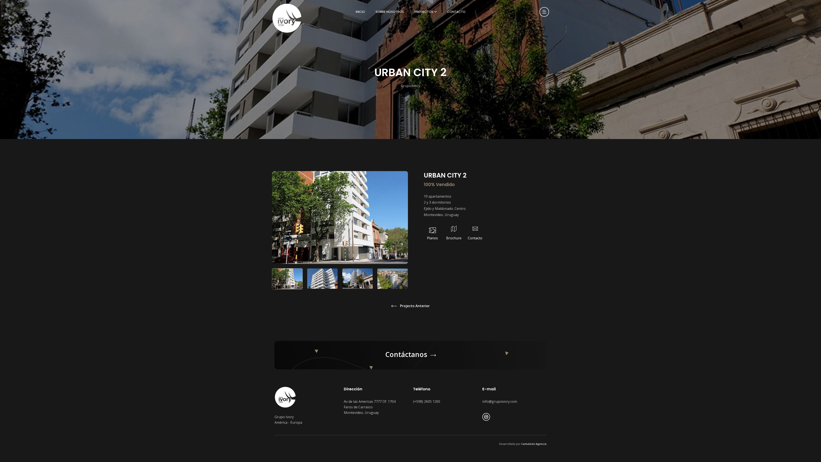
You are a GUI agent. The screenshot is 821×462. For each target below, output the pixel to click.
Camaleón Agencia (533, 444)
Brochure (453, 238)
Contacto (456, 11)
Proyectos (424, 11)
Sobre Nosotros (390, 11)
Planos (432, 238)
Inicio (360, 11)
